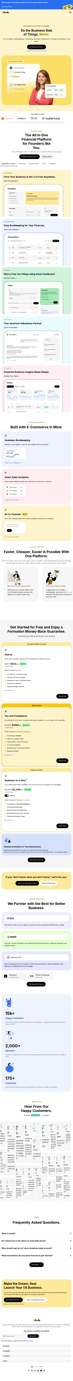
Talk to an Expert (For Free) (27, 883)
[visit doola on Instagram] (32, 1371)
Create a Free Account (28, 156)
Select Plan (62, 696)
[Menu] (70, 12)
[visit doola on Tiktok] (44, 1371)
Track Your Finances (11, 229)
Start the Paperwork (48, 883)
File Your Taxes (9, 278)
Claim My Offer (6, 6)
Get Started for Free (36, 47)
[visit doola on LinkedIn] (38, 1371)
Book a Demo (47, 156)
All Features (8, 690)
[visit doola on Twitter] (35, 1371)
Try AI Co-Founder (10, 327)
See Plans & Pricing (36, 860)
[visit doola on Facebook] (29, 1371)
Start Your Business (11, 181)
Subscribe (32, 1336)
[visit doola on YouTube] (41, 1371)
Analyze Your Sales (11, 376)
